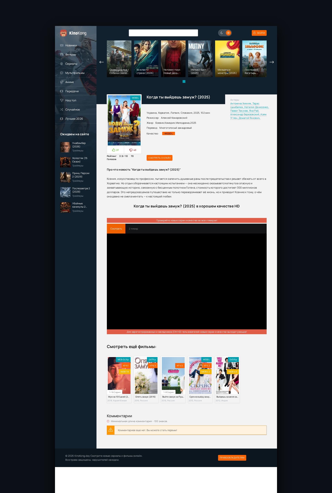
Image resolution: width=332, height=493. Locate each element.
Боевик (159, 122)
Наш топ (70, 100)
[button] (184, 81)
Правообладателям (232, 457)
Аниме (69, 82)
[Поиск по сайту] (193, 33)
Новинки (71, 45)
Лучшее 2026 (74, 119)
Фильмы (70, 54)
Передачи (72, 91)
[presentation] (101, 62)
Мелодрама (183, 122)
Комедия (170, 122)
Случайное (72, 109)
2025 (193, 122)
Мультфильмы (75, 73)
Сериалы (71, 64)
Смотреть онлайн (159, 157)
